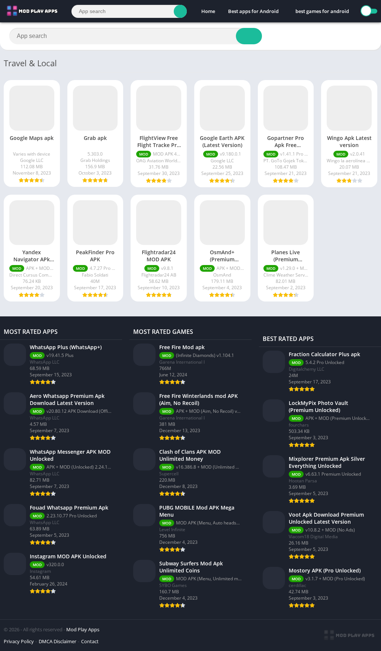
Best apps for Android (253, 11)
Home (208, 11)
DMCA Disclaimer (57, 641)
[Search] (180, 11)
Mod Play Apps (82, 629)
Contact (90, 641)
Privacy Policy (19, 641)
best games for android (322, 11)
